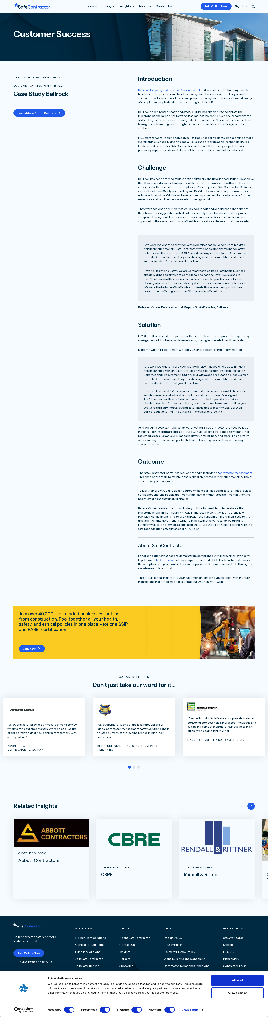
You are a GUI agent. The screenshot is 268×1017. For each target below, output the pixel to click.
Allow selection (237, 992)
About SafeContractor (134, 938)
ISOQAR (228, 952)
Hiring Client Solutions (90, 938)
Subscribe (126, 966)
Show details (190, 1009)
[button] (129, 767)
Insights (124, 952)
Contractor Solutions (89, 944)
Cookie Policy (173, 938)
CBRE (107, 874)
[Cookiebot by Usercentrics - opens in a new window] (24, 1010)
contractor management (235, 473)
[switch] (105, 1010)
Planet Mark (231, 959)
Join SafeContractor (89, 959)
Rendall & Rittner (201, 874)
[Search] (253, 6)
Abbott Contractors (38, 860)
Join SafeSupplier (87, 966)
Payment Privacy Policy (179, 952)
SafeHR (228, 944)
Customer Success (27, 85)
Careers (124, 959)
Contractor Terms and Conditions (186, 966)
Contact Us (164, 6)
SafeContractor (163, 560)
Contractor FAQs (234, 966)
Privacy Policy (173, 944)
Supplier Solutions (87, 952)
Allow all (237, 980)
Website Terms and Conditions (184, 959)
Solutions (87, 6)
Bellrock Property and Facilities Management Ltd (170, 90)
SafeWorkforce (233, 938)
